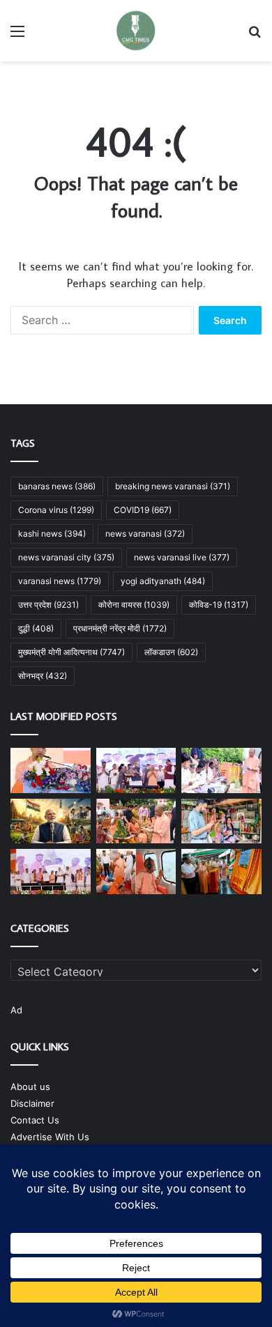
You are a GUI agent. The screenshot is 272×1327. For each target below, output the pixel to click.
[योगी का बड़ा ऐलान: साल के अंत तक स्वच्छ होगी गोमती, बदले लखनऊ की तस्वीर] (50, 770)
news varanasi (145, 533)
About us (30, 1086)
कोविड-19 (218, 604)
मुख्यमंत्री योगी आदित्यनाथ (71, 652)
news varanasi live (181, 557)
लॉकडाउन (171, 652)
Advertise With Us (49, 1136)
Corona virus (56, 510)
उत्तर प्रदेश (48, 604)
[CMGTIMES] (136, 31)
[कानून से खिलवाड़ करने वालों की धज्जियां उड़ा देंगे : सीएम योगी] (221, 871)
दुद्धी (36, 628)
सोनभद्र (42, 675)
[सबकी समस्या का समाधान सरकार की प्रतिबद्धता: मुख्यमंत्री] (136, 821)
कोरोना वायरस (133, 604)
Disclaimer (32, 1103)
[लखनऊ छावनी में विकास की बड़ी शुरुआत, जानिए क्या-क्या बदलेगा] (136, 770)
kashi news (52, 533)
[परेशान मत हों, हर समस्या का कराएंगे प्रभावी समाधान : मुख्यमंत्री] (221, 770)
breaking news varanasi (172, 486)
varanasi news (59, 581)
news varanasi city (66, 557)
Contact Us (34, 1120)
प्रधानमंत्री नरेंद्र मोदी (120, 628)
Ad (16, 1009)
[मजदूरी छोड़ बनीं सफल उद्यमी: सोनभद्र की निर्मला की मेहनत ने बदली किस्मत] (221, 821)
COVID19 (143, 510)
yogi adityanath (163, 581)
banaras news (57, 486)
